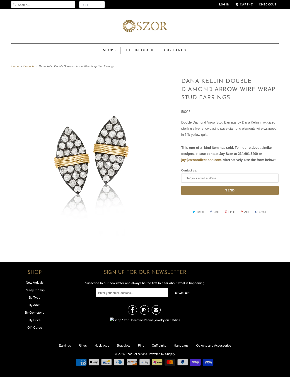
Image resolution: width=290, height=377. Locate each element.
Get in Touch (140, 50)
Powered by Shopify (162, 354)
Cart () (246, 4)
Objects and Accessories (213, 345)
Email (262, 211)
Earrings (65, 345)
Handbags (181, 345)
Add (246, 211)
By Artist (34, 305)
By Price (35, 320)
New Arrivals (35, 282)
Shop (108, 50)
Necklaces (101, 345)
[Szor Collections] (145, 27)
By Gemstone (34, 312)
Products (28, 66)
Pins (141, 345)
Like (216, 211)
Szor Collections (136, 354)
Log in (224, 4)
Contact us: (189, 170)
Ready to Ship (34, 290)
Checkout (267, 4)
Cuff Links (159, 345)
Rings (83, 345)
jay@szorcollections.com (201, 160)
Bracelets (123, 345)
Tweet (200, 211)
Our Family (175, 50)
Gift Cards (34, 327)
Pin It (231, 211)
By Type (34, 297)
